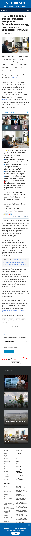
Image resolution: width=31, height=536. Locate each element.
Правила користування (8, 497)
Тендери (6, 500)
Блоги (17, 463)
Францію (5, 99)
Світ (5, 466)
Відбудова (7, 456)
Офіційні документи (19, 478)
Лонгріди (18, 469)
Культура (11, 319)
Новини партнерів (19, 472)
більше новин (15, 362)
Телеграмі (13, 77)
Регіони (6, 469)
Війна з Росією (5, 322)
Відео (17, 461)
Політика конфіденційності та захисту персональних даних (9, 510)
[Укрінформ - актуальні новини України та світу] (15, 3)
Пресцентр (18, 6)
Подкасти (19, 450)
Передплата (7, 491)
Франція (4, 319)
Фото (17, 458)
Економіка (7, 461)
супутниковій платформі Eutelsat (13, 311)
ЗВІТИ (6, 515)
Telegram (26, 358)
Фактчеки (6, 463)
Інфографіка (19, 466)
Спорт (6, 479)
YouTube (13, 359)
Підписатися (9, 351)
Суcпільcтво (7, 471)
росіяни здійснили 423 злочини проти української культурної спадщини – (14, 262)
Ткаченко (18, 319)
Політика (6, 458)
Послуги (6, 6)
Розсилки (6, 521)
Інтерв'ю (18, 456)
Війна (5, 453)
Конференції (19, 475)
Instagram (5, 359)
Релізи (18, 482)
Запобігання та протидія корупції (9, 504)
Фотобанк (11, 6)
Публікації (19, 453)
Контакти (6, 489)
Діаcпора (6, 476)
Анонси (24, 6)
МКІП (23, 319)
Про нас (6, 486)
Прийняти (15, 533)
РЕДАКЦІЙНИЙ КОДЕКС (8, 518)
